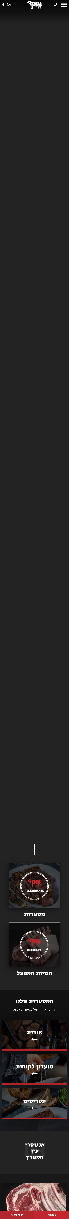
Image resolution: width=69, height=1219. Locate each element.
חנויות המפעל (17, 1214)
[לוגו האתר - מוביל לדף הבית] (34, 4)
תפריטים (34, 1101)
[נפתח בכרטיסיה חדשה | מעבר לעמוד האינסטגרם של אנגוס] (9, 4)
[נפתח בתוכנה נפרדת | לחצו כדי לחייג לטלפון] (55, 4)
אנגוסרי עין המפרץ (35, 1151)
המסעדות (52, 1214)
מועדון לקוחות (34, 1067)
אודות (34, 1032)
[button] (64, 4)
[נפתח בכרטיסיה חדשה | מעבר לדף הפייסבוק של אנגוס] (3, 4)
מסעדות (34, 914)
